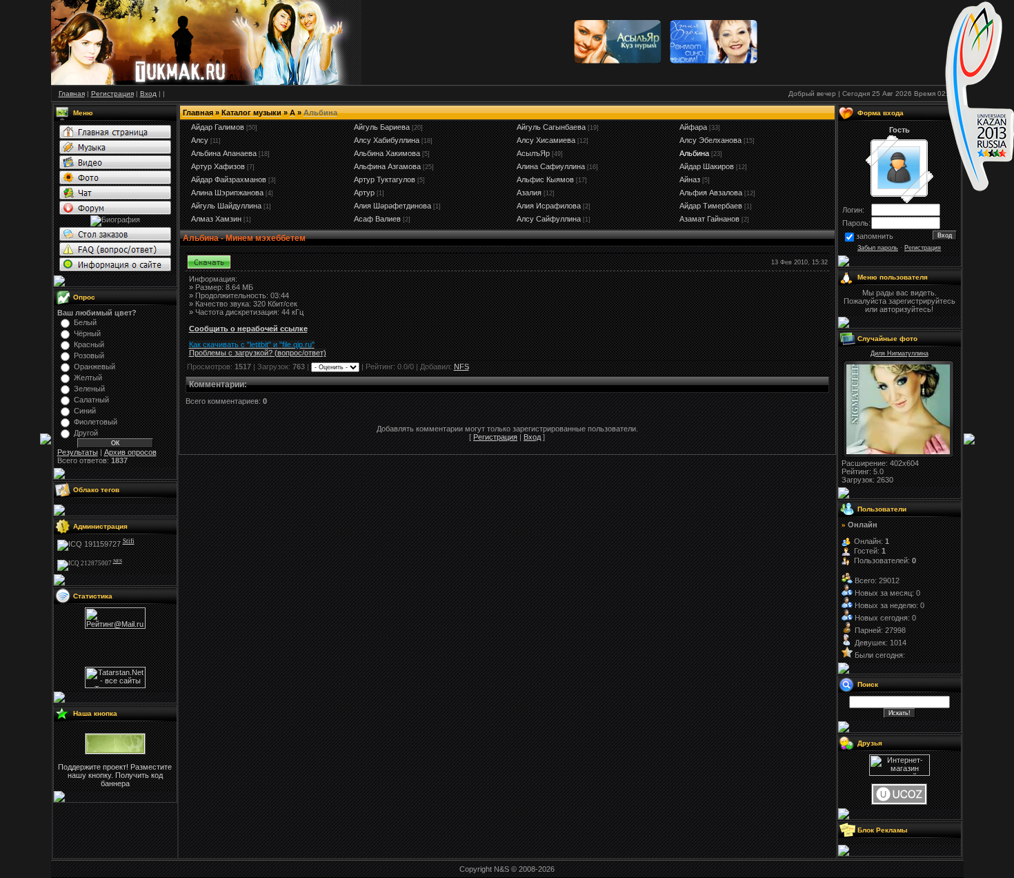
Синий (85, 411)
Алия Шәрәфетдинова (392, 206)
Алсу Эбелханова (710, 140)
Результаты (77, 452)
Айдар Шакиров (706, 166)
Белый (85, 322)
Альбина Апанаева (224, 153)
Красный (89, 344)
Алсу (199, 140)
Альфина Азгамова (387, 166)
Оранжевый (94, 366)
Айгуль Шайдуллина (226, 206)
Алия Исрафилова (549, 206)
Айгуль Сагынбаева (551, 127)
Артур (364, 192)
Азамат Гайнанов (709, 219)
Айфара (693, 127)
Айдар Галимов (217, 127)
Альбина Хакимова (387, 153)
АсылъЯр (533, 153)
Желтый (88, 377)
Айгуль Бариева (382, 127)
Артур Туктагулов (384, 179)
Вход (532, 437)
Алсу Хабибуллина (386, 140)
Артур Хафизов (218, 166)
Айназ (689, 179)
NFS (461, 366)
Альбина (694, 153)
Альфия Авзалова (710, 192)
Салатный (91, 400)
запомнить (874, 236)
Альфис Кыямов (545, 179)
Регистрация (495, 437)
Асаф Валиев (377, 219)
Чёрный (87, 333)
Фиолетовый (95, 422)
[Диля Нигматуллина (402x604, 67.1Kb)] (898, 451)
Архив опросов (130, 452)
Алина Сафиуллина (551, 166)
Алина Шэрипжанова (227, 192)
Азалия (529, 192)
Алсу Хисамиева (546, 140)
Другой (86, 433)
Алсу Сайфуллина (549, 219)
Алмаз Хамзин (216, 219)
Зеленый (89, 388)
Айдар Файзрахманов (228, 179)
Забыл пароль (877, 247)
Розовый (89, 355)
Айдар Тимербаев (710, 206)
